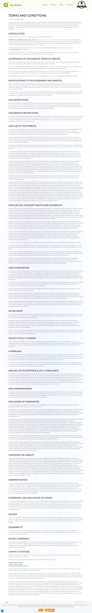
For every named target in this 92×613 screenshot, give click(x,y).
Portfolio (53, 4)
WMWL (83, 602)
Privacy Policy (33, 606)
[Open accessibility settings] (2, 611)
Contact (69, 4)
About (45, 4)
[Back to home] (12, 4)
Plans (61, 4)
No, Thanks (49, 610)
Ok (41, 610)
